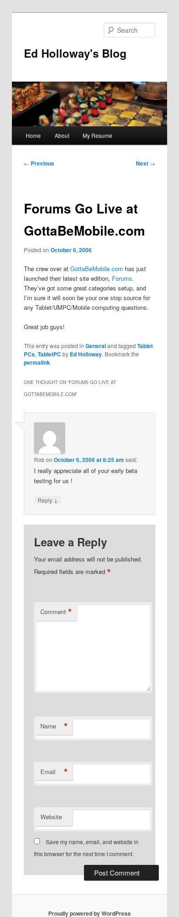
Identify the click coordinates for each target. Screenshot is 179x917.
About (62, 135)
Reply (48, 500)
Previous (39, 163)
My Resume (97, 135)
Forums (122, 278)
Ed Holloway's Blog (75, 53)
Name (54, 726)
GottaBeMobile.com (96, 268)
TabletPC (49, 354)
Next (145, 163)
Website (51, 816)
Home (33, 135)
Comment (56, 611)
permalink (37, 362)
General (95, 346)
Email (54, 771)
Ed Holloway (86, 354)
